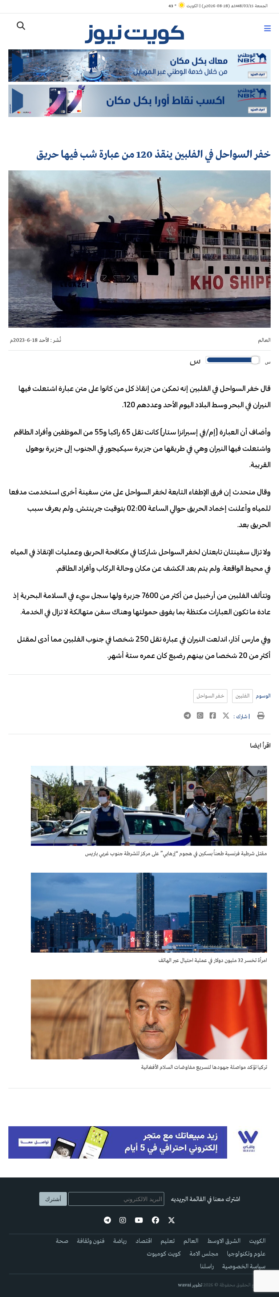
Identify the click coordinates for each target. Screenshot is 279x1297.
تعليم (168, 1241)
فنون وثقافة (91, 1241)
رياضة (120, 1241)
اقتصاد (144, 1241)
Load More (139, 1100)
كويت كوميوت (164, 1254)
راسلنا (207, 1266)
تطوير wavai (190, 1285)
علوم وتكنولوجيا (246, 1254)
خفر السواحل (210, 696)
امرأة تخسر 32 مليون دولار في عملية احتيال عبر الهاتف (212, 960)
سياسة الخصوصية (244, 1266)
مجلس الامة (204, 1254)
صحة (62, 1241)
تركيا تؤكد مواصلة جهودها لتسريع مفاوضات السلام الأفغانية (204, 1067)
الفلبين (242, 696)
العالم (264, 340)
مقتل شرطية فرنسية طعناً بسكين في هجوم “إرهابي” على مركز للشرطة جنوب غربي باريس (176, 853)
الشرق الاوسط (223, 1241)
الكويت (257, 1241)
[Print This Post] (261, 716)
